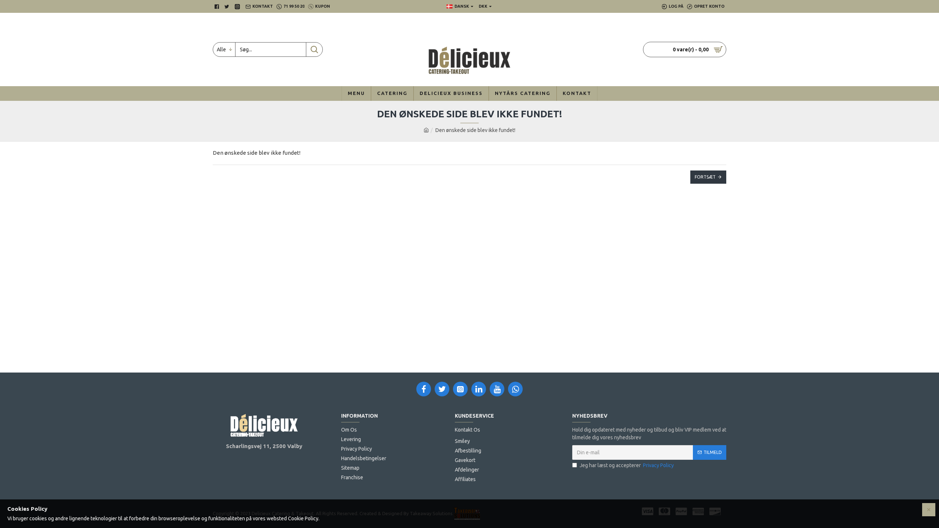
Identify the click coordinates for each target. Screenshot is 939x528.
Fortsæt (705, 177)
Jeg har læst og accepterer (627, 465)
